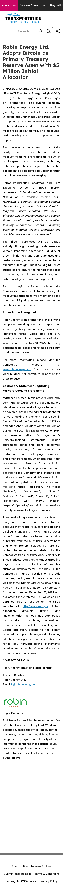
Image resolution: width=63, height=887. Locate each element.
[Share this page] (58, 31)
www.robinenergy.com (17, 369)
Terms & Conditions (47, 873)
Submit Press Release (17, 873)
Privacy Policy (48, 881)
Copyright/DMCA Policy (20, 881)
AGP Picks (9, 5)
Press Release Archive (37, 866)
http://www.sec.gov (35, 606)
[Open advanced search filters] (49, 31)
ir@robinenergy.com (24, 684)
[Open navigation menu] (6, 31)
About (16, 866)
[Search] (41, 31)
